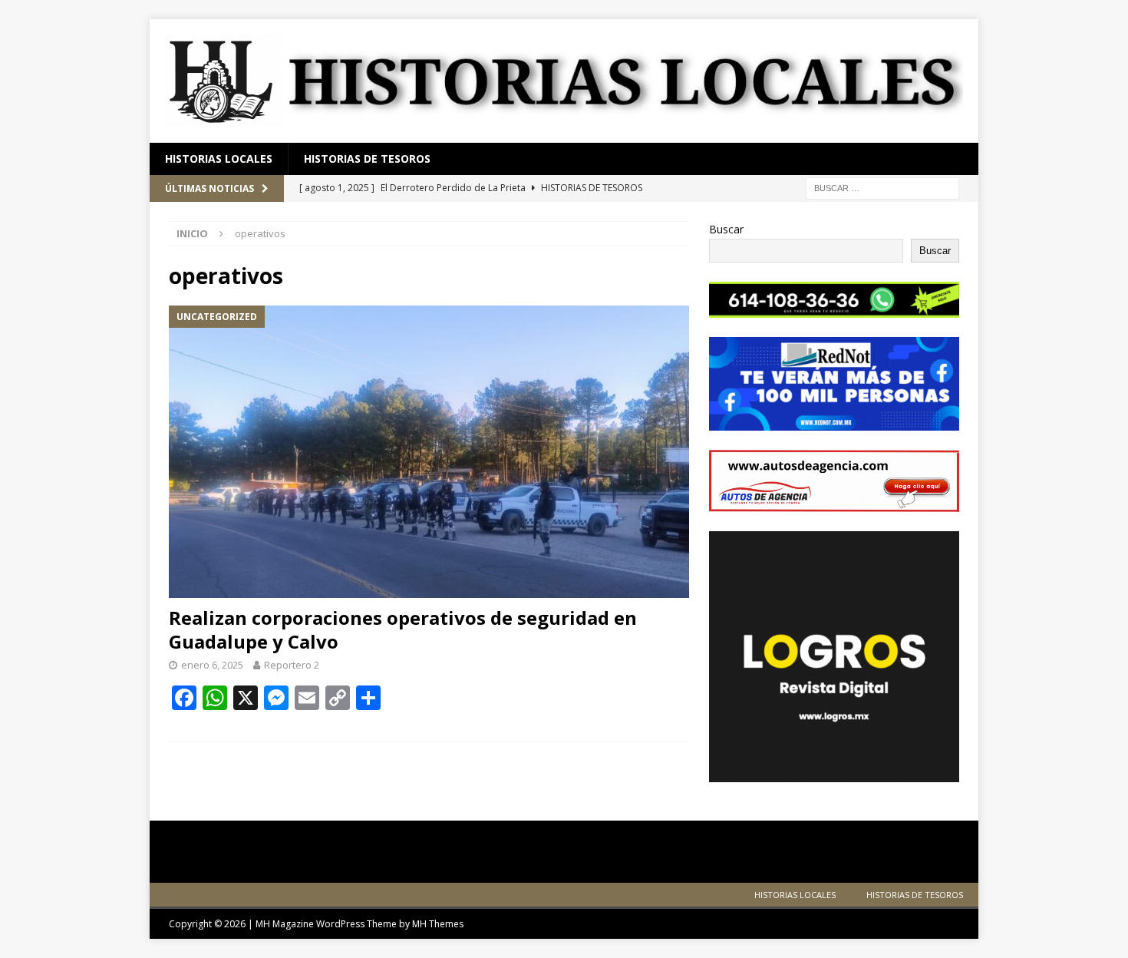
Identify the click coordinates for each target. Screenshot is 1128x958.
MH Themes (437, 923)
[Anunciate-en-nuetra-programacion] (834, 422)
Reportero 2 (291, 665)
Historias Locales (218, 158)
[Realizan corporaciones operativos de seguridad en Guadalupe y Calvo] (429, 452)
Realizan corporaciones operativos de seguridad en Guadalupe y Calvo (403, 629)
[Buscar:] (882, 187)
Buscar (726, 229)
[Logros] (834, 772)
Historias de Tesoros (367, 158)
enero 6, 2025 (212, 665)
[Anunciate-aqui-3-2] (834, 503)
